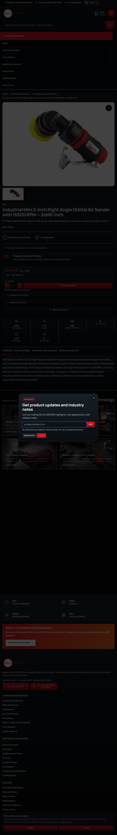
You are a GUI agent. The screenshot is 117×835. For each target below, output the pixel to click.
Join (90, 424)
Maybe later (29, 435)
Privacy (41, 435)
